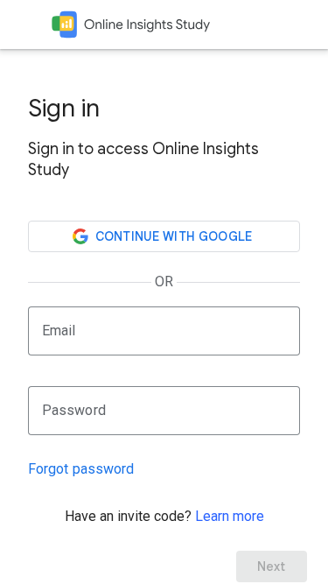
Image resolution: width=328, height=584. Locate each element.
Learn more (229, 516)
